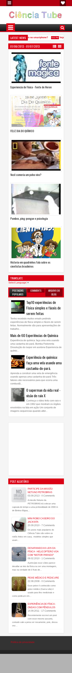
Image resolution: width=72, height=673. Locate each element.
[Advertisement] (41, 448)
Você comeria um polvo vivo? (25, 175)
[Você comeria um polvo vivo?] (36, 155)
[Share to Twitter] (53, 55)
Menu (9, 3)
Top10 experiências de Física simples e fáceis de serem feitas (43, 307)
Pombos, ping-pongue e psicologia (29, 218)
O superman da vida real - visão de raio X (43, 392)
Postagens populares (18, 292)
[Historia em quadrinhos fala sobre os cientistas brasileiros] (36, 243)
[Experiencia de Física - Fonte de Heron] (36, 67)
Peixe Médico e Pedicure (43, 577)
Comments (35, 290)
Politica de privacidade (23, 642)
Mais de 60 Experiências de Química (34, 335)
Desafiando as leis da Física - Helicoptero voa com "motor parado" (43, 551)
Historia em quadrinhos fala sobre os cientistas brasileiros (30, 264)
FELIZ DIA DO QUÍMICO (22, 131)
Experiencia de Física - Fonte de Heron (31, 87)
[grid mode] (59, 46)
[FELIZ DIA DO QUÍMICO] (36, 111)
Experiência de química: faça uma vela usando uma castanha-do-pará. (44, 362)
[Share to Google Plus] (58, 55)
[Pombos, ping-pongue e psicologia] (36, 199)
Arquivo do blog (54, 292)
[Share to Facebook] (49, 55)
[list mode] (54, 46)
